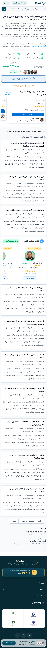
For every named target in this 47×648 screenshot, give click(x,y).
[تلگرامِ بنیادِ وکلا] (17, 635)
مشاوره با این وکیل (27, 114)
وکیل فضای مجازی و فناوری (36, 531)
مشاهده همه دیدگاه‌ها (8, 93)
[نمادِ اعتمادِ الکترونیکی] (33, 614)
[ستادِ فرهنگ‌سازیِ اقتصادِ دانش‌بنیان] (14, 614)
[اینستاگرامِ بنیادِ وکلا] (23, 635)
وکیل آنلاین (16, 3)
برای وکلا (41, 583)
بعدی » (14, 521)
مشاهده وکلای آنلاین (21, 78)
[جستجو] (4, 9)
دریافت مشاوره (9, 643)
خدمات (41, 589)
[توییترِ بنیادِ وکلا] (29, 635)
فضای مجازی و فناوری (38, 541)
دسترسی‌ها (40, 596)
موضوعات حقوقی (38, 602)
